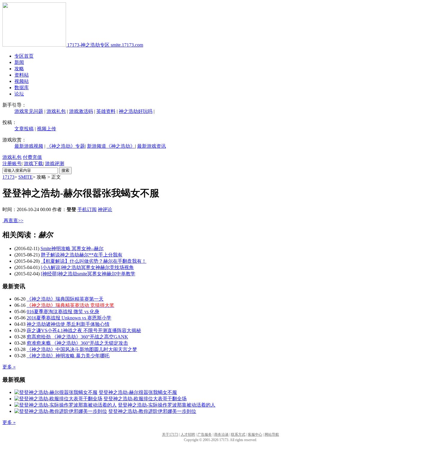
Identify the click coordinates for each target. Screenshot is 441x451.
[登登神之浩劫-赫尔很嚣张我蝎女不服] (56, 392)
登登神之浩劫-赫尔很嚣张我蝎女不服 (138, 392)
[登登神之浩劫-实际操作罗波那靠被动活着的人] (65, 404)
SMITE (25, 177)
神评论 (105, 209)
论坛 (19, 93)
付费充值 (32, 157)
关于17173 (170, 434)
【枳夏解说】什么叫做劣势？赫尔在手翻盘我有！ (93, 261)
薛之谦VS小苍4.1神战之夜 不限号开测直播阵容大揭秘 (84, 330)
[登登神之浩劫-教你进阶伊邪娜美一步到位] (60, 411)
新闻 (19, 62)
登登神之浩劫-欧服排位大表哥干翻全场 (145, 398)
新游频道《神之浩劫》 (111, 146)
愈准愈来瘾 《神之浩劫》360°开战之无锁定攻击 (77, 343)
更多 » (9, 366)
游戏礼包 (56, 111)
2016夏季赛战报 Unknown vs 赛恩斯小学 (69, 317)
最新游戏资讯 (151, 146)
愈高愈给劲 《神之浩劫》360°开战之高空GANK (77, 336)
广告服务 (204, 434)
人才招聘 (188, 434)
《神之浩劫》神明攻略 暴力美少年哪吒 (68, 355)
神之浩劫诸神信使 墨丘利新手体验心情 (68, 324)
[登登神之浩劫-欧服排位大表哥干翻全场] (58, 398)
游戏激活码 (81, 111)
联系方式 (238, 434)
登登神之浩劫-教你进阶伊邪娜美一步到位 (152, 411)
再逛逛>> (13, 220)
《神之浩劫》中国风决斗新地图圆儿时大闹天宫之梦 (82, 349)
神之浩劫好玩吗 (135, 111)
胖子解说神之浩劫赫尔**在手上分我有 (81, 254)
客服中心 (255, 434)
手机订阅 (87, 209)
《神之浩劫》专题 (65, 146)
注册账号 (12, 163)
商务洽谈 (221, 434)
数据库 (21, 87)
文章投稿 (24, 128)
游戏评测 (54, 163)
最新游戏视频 (28, 146)
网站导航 (272, 434)
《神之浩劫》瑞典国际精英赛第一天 (65, 298)
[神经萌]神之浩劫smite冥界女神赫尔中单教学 (88, 273)
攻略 (19, 68)
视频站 (21, 81)
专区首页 (24, 56)
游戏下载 (33, 163)
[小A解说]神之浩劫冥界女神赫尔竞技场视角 (87, 267)
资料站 (21, 74)
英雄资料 (106, 111)
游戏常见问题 (28, 111)
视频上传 (46, 128)
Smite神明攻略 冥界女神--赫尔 (72, 248)
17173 (8, 177)
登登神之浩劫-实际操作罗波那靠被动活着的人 (166, 404)
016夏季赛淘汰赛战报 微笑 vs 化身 (63, 311)
